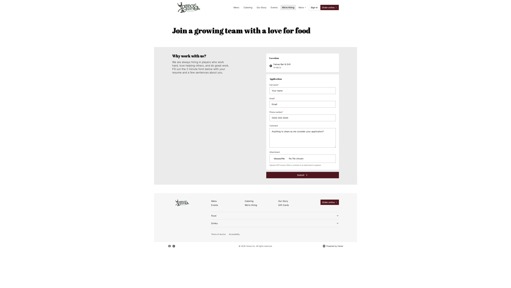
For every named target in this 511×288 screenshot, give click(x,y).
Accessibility (234, 234)
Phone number (279, 112)
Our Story (261, 7)
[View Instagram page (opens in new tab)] (173, 246)
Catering (248, 7)
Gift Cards (283, 205)
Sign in (314, 7)
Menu (236, 7)
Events (274, 7)
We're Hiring (288, 7)
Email (275, 98)
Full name (277, 85)
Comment (273, 126)
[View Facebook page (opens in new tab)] (169, 246)
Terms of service (218, 234)
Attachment (274, 152)
